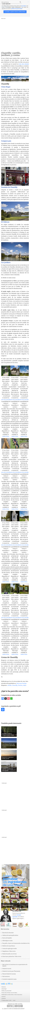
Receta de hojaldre (7, 938)
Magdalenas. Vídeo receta (9, 951)
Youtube (13, 1006)
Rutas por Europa (21, 683)
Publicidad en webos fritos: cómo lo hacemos (12, 994)
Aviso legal (4, 988)
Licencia (3, 996)
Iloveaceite (2, 924)
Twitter (16, 1006)
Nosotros (4, 986)
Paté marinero (6, 976)
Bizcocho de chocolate (8, 932)
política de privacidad (16, 8)
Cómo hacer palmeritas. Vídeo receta (11, 956)
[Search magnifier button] (20, 2)
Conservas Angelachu (20, 924)
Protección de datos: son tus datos (9, 992)
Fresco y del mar (8, 924)
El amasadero (14, 924)
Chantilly (14, 685)
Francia (20, 685)
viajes (24, 685)
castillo (9, 685)
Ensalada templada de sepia (9, 979)
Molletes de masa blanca (8, 946)
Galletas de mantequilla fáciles (10, 935)
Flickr (21, 1006)
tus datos (23, 5)
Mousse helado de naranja (9, 974)
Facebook (11, 1006)
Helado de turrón (6, 968)
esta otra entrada (24, 64)
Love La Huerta (26, 924)
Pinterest (19, 1006)
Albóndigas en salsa (7, 940)
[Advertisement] (15, 34)
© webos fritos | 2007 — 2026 (8, 1000)
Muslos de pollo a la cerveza (9, 954)
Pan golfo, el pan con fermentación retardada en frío (15, 943)
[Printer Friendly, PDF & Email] (2, 710)
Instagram (8, 1006)
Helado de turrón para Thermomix (11, 971)
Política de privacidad (6, 990)
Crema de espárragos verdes (9, 948)
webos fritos (5, 436)
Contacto (4, 998)
